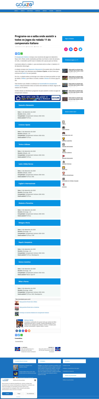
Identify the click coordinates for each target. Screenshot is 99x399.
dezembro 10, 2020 (21, 46)
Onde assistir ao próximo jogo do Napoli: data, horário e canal (76, 70)
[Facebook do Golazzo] (71, 49)
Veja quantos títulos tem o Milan (28, 302)
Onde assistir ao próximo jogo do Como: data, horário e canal (76, 91)
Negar (19, 393)
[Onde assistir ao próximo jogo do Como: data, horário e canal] (65, 93)
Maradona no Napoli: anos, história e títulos (25, 366)
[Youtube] (26, 331)
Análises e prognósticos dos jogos (71, 368)
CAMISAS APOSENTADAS (67, 175)
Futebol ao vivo (66, 365)
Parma (47, 78)
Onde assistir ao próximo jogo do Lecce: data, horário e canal (76, 98)
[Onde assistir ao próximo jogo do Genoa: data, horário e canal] (65, 79)
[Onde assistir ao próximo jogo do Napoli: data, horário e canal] (65, 72)
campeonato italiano (22, 57)
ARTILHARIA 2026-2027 (67, 135)
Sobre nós (58, 11)
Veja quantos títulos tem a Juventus (29, 307)
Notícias (37, 11)
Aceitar (7, 393)
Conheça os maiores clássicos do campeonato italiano (34, 313)
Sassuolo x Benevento (35, 69)
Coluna (51, 11)
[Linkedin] (20, 331)
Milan (24, 78)
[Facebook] (17, 331)
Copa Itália (30, 11)
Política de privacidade (68, 380)
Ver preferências (30, 393)
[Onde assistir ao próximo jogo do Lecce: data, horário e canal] (65, 100)
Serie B (22, 11)
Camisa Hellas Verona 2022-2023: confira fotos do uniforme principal (27, 372)
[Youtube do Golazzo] (75, 49)
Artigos (45, 11)
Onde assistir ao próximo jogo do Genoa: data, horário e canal (76, 77)
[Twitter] (80, 49)
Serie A (16, 11)
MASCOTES (64, 169)
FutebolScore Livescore (68, 371)
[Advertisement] (49, 24)
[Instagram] (23, 331)
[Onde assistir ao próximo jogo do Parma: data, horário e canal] (65, 86)
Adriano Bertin (30, 46)
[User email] (29, 331)
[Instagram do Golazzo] (66, 49)
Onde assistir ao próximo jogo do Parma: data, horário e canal (76, 84)
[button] (35, 380)
